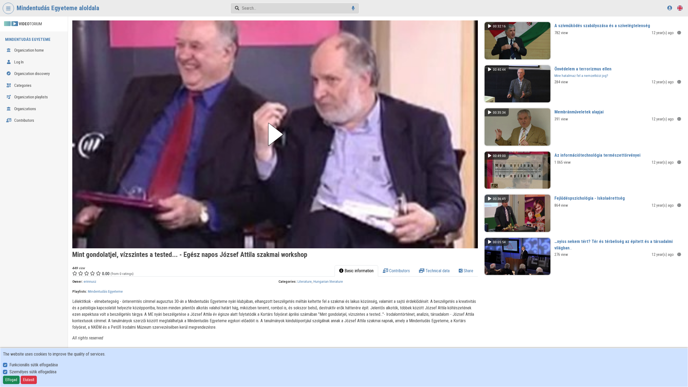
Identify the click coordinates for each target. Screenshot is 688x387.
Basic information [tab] (358, 270)
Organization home (28, 50)
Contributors (23, 120)
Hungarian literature (328, 281)
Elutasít (28, 380)
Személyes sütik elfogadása (32, 371)
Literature (305, 281)
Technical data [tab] (437, 270)
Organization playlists (30, 97)
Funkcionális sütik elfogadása (33, 364)
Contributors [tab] (399, 270)
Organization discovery (31, 73)
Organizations (24, 108)
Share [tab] (468, 270)
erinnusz (90, 281)
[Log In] (669, 8)
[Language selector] (680, 8)
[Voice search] (353, 8)
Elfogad (11, 380)
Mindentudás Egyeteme (105, 291)
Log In (18, 62)
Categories (22, 85)
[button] (275, 134)
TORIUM (30, 24)
